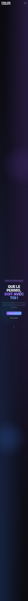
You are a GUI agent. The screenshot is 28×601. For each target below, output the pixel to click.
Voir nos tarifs (14, 318)
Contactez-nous (12, 313)
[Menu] (25, 3)
